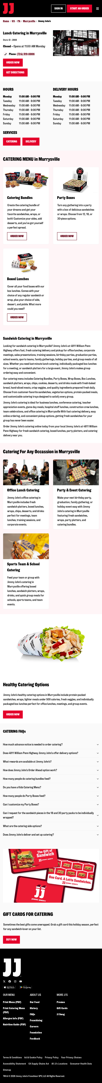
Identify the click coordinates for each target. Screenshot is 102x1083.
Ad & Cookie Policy (33, 1057)
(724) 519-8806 (26, 54)
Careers (34, 1026)
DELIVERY (31, 141)
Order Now (13, 62)
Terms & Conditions (12, 1057)
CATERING (11, 141)
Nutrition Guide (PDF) (14, 1024)
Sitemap (7, 1070)
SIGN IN (58, 8)
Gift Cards (62, 1008)
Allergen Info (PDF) (13, 1018)
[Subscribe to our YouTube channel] (20, 981)
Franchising (36, 1020)
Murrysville (29, 21)
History (34, 1008)
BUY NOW (11, 939)
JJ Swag (61, 1014)
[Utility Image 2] (25, 987)
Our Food (34, 1002)
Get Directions (15, 72)
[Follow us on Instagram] (15, 981)
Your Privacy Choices (71, 1057)
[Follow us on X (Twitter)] (4, 981)
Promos (61, 1002)
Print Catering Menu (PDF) (14, 1010)
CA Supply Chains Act (38, 1064)
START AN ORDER (79, 8)
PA (19, 21)
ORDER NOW (17, 236)
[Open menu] (97, 8)
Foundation (36, 1032)
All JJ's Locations (59, 1064)
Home (6, 21)
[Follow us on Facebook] (9, 981)
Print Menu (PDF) (12, 1002)
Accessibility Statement (14, 1064)
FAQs (32, 1014)
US (13, 21)
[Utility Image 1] (9, 987)
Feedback (35, 1038)
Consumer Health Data (81, 1064)
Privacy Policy (52, 1057)
